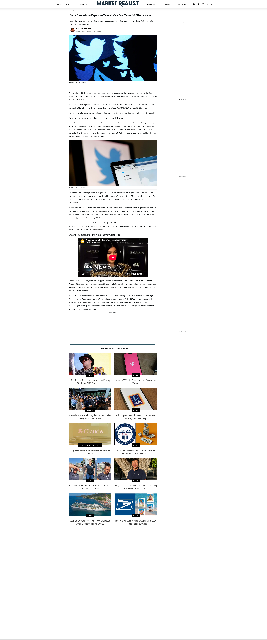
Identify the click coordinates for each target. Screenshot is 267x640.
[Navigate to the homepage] (118, 4)
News (167, 4)
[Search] (194, 4)
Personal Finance (63, 4)
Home (71, 11)
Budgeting (84, 4)
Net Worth (182, 4)
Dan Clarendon (84, 29)
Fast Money (152, 4)
